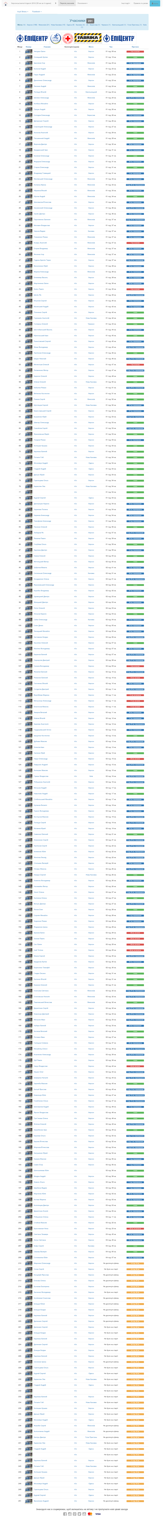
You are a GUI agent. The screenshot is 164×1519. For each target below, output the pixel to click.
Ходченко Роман (40, 921)
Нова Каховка (91, 318)
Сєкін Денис (38, 625)
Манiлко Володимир (42, 648)
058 (27, 1165)
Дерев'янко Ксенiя (41, 1211)
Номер (28, 47)
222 (27, 1130)
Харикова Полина (41, 509)
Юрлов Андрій (39, 196)
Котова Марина (40, 1199)
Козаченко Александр (42, 1054)
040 (27, 1026)
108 (27, 829)
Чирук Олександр (41, 758)
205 (27, 394)
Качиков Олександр (41, 155)
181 (27, 1153)
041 (27, 307)
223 (27, 1501)
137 (27, 1049)
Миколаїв (91, 63)
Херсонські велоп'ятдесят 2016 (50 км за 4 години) (31, 3)
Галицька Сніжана (41, 1043)
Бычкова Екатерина (41, 1286)
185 (27, 736)
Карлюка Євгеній (40, 451)
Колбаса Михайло (41, 103)
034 (27, 823)
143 (27, 1211)
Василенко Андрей (41, 1501)
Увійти (155, 3)
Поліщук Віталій (40, 92)
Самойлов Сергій (40, 428)
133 (27, 759)
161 (27, 127)
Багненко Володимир (42, 1292)
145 (27, 359)
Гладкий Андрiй (40, 468)
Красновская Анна (41, 1228)
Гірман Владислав (41, 776)
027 (27, 330)
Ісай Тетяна (38, 950)
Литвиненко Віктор (41, 370)
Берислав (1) (95, 24)
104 (27, 852)
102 (27, 950)
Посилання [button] (82, 3)
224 (27, 1246)
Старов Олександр (41, 167)
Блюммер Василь (41, 277)
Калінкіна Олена (40, 898)
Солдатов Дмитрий (41, 689)
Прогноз (135, 47)
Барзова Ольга (40, 1135)
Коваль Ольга (39, 1182)
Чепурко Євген (39, 51)
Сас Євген (38, 944)
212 (27, 1084)
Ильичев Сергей (40, 300)
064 (27, 591)
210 (27, 608)
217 (27, 1206)
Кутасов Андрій (40, 68)
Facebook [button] (36, 11)
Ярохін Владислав (41, 1112)
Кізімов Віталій (39, 718)
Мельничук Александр (42, 700)
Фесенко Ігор (39, 254)
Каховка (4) (80, 24)
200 (27, 898)
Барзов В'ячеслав (41, 1141)
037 (27, 782)
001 (27, 1264)
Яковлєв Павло (40, 538)
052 (27, 301)
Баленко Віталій (40, 979)
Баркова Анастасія (41, 724)
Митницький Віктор (41, 561)
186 (27, 1223)
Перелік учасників (67, 3)
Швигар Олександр (41, 422)
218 (27, 406)
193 (27, 185)
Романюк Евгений (41, 677)
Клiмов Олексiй (40, 382)
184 (27, 643)
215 (27, 434)
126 (27, 295)
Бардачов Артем (40, 961)
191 (27, 1038)
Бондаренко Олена (41, 579)
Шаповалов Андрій (41, 1106)
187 (27, 545)
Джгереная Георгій (41, 121)
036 (27, 1217)
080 (27, 1072)
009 (27, 203)
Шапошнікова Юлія (41, 1170)
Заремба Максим (40, 1083)
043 (27, 1229)
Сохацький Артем (41, 57)
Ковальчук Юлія (40, 1095)
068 (27, 533)
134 (27, 260)
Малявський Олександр (43, 179)
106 (27, 63)
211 (27, 1438)
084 (27, 1078)
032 (27, 690)
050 (27, 266)
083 (27, 730)
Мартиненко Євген (41, 283)
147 (27, 371)
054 (27, 174)
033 (27, 800)
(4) (87, 24)
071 (27, 742)
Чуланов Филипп (40, 805)
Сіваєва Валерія (40, 1251)
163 (27, 1090)
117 (27, 92)
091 (27, 516)
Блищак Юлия (39, 1303)
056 (27, 997)
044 (27, 1107)
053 (27, 226)
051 (27, 220)
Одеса (91, 463)
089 (27, 1293)
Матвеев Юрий (40, 828)
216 (27, 585)
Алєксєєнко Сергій (41, 840)
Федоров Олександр (42, 161)
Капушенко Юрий (41, 1153)
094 (27, 1009)
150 (27, 614)
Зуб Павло (38, 1060)
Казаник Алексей (40, 985)
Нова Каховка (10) (58, 24)
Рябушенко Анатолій (42, 782)
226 (27, 1061)
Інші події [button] (125, 3)
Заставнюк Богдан (41, 637)
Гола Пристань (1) (135, 24)
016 (27, 104)
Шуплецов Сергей (41, 405)
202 (27, 1426)
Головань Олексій (41, 324)
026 (27, 1101)
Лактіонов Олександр (42, 353)
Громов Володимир (41, 666)
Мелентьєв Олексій (41, 364)
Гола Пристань (91, 1437)
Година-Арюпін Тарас (42, 260)
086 (27, 521)
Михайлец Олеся (40, 1048)
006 (27, 388)
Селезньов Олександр (42, 573)
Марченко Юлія (40, 1193)
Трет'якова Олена (41, 1118)
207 (27, 753)
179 (27, 377)
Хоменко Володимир (42, 880)
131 (27, 1067)
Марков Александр (41, 271)
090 (27, 956)
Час (110, 47)
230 (27, 985)
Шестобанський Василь (43, 329)
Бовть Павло (39, 289)
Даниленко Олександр (43, 80)
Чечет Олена (39, 892)
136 (27, 1055)
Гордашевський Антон (42, 729)
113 (27, 139)
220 (27, 1443)
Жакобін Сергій (40, 1425)
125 (27, 603)
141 (27, 1200)
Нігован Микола (40, 869)
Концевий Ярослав (41, 1275)
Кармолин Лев (39, 486)
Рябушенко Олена (41, 1217)
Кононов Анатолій (41, 132)
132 (27, 1240)
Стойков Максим (40, 1222)
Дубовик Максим (40, 741)
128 (27, 1310)
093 (27, 881)
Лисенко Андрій (40, 86)
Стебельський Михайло (43, 799)
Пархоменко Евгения (42, 219)
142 (27, 550)
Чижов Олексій (39, 556)
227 (27, 1194)
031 (27, 440)
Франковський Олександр (44, 585)
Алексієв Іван (39, 747)
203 (27, 1432)
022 (27, 1043)
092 (27, 962)
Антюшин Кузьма (40, 445)
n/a (75, 51)
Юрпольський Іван (41, 335)
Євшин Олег (38, 1072)
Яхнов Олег (38, 909)
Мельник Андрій (40, 788)
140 (27, 1124)
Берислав (91, 115)
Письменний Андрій (41, 138)
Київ (91, 776)
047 (27, 1014)
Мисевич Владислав (42, 225)
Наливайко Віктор (41, 886)
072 (27, 661)
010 (27, 429)
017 (27, 353)
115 (27, 579)
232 (27, 1119)
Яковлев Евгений (40, 671)
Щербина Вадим (40, 1188)
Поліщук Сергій (40, 822)
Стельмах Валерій (41, 863)
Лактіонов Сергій (40, 845)
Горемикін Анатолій (41, 318)
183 (27, 284)
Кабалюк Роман (40, 387)
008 (27, 695)
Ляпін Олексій (39, 608)
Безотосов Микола (41, 706)
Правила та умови (141, 3)
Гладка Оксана (40, 973)
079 (27, 208)
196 (27, 156)
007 (27, 806)
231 (27, 1113)
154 (27, 637)
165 (27, 110)
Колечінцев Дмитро (41, 1205)
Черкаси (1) (106, 24)
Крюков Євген (39, 932)
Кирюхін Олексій (40, 376)
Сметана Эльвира (41, 1234)
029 (27, 191)
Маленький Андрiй (41, 306)
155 (27, 1362)
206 (27, 313)
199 (27, 318)
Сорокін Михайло (41, 915)
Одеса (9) (70, 24)
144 (27, 927)
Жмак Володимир (41, 347)
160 (27, 411)
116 (27, 655)
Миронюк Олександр (42, 1263)
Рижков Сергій (39, 399)
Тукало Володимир (41, 811)
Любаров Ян (39, 532)
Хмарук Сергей (40, 874)
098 (27, 1177)
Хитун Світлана (40, 1240)
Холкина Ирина (40, 184)
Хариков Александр (41, 515)
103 (27, 724)
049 (27, 214)
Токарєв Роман (40, 440)
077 (27, 342)
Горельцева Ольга (41, 480)
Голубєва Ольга (40, 544)
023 (27, 968)
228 (27, 794)
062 (27, 249)
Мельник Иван (39, 1019)
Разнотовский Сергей (42, 341)
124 (27, 510)
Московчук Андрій (41, 463)
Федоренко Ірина (40, 927)
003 (27, 1258)
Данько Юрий (39, 474)
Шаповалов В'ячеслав (42, 202)
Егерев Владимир (41, 248)
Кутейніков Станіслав (42, 1298)
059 (27, 1159)
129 (27, 1327)
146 (27, 556)
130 (27, 168)
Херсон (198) (32, 24)
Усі (24, 24)
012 (27, 289)
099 (27, 1095)
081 (27, 817)
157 (27, 574)
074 (27, 179)
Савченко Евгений (41, 834)
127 (27, 1304)
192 (27, 98)
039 (27, 666)
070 (27, 678)
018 (27, 939)
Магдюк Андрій (40, 1176)
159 (27, 707)
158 (27, 701)
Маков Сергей (39, 956)
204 (27, 87)
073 (27, 684)
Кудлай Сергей (40, 497)
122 (27, 162)
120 (27, 777)
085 (27, 504)
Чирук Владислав (40, 1066)
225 (27, 875)
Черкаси (91, 324)
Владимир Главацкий (42, 173)
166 (27, 133)
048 (27, 1020)
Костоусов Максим (41, 816)
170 (27, 835)
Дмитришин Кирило (41, 503)
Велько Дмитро (40, 903)
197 (27, 562)
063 (27, 237)
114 (27, 527)
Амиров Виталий (40, 712)
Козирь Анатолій (40, 242)
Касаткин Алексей (41, 642)
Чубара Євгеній (40, 1025)
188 (27, 400)
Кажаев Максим (40, 1159)
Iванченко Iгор (39, 63)
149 (27, 145)
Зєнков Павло (39, 938)
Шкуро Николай (40, 358)
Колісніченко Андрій (41, 1431)
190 (27, 980)
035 (27, 887)
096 (27, 417)
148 (27, 649)
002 (27, 1269)
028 (27, 893)
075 (27, 1235)
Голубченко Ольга (41, 1101)
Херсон (91, 51)
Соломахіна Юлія (41, 1257)
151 (27, 765)
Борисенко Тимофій (42, 967)
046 (27, 933)
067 (27, 632)
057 (27, 991)
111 (27, 539)
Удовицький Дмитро (41, 596)
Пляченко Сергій (40, 312)
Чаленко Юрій (39, 753)
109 (27, 75)
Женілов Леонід (40, 857)
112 (27, 626)
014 (27, 1281)
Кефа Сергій (39, 1246)
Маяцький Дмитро (41, 602)
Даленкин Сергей (41, 1321)
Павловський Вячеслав (43, 1002)
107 (27, 672)
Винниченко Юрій (41, 266)
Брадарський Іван (41, 150)
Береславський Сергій (42, 411)
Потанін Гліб (39, 457)
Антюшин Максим (41, 770)
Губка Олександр (40, 619)
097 (27, 1188)
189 (27, 974)
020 (27, 846)
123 (27, 748)
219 (27, 382)
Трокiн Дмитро (39, 213)
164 (27, 620)
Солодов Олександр (42, 115)
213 (27, 1003)
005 (27, 58)
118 (27, 1142)
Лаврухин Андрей (41, 764)
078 (27, 255)
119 (27, 1136)
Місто (91, 47)
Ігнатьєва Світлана (41, 990)
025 (27, 150)
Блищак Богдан (40, 1309)
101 (27, 840)
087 (27, 921)
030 (27, 1287)
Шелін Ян (37, 295)
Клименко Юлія (40, 851)
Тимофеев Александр (42, 521)
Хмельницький (91, 92)
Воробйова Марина (41, 695)
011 (27, 336)
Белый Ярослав (40, 1089)
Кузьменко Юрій (40, 416)
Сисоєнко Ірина (40, 1361)
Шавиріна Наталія (41, 1077)
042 (27, 945)
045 (27, 52)
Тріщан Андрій (39, 109)
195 (27, 121)
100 (27, 1148)
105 (27, 1182)
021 (27, 365)
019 (27, 869)
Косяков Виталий (40, 1031)
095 (27, 713)
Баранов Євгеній (40, 654)
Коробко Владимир (41, 590)
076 (27, 348)
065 (27, 1252)
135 (27, 278)
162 (27, 858)
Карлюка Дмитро (40, 550)
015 (27, 324)
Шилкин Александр (41, 97)
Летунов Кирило (40, 614)
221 (27, 1171)
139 (27, 916)
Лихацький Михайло (42, 631)
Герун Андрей (39, 74)
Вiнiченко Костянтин (42, 393)
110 (27, 1298)
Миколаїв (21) (44, 24)
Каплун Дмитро (40, 1437)
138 (27, 232)
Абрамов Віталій (40, 190)
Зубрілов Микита (40, 567)
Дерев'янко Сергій (41, 1008)
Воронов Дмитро (40, 144)
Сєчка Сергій (39, 1269)
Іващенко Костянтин (42, 735)
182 (27, 910)
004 (27, 568)
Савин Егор (38, 1164)
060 (27, 81)
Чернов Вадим (39, 231)
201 (27, 788)
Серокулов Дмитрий (42, 660)
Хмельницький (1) (119, 24)
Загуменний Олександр (43, 208)
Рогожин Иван (39, 1037)
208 (27, 1032)
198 (27, 771)
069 (27, 811)
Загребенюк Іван (40, 1130)
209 (27, 197)
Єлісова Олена (40, 1280)
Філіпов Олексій (40, 1124)
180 (27, 1368)
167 (27, 446)
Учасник (47, 47)
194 (27, 597)
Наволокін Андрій (41, 793)
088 (27, 116)
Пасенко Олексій (40, 527)
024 (27, 423)
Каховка (91, 231)
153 (27, 1345)
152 (27, 904)
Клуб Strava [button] (22, 11)
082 (27, 719)
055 (27, 272)
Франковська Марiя (41, 434)
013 (27, 1275)
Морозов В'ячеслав (41, 1147)
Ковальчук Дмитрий (41, 1014)
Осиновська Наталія (42, 996)
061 (27, 243)
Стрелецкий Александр (43, 126)
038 (27, 69)
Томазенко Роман (41, 237)
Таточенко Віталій (41, 683)
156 (27, 864)
